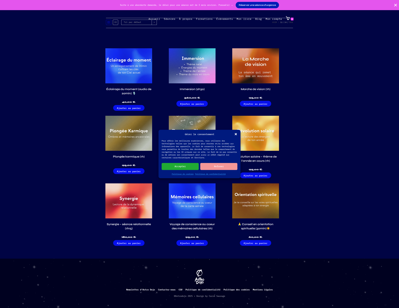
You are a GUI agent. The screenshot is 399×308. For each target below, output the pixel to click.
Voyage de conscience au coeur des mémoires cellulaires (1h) (192, 226)
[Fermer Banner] (395, 5)
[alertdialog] (199, 5)
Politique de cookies (183, 174)
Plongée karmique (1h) (129, 156)
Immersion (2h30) (192, 89)
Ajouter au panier (129, 108)
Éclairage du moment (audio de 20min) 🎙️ (128, 91)
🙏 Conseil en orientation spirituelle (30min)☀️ (255, 226)
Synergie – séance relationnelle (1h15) (129, 226)
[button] (235, 134)
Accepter (180, 166)
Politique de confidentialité (210, 174)
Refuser (219, 166)
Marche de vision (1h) (255, 89)
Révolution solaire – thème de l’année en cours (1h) (255, 158)
